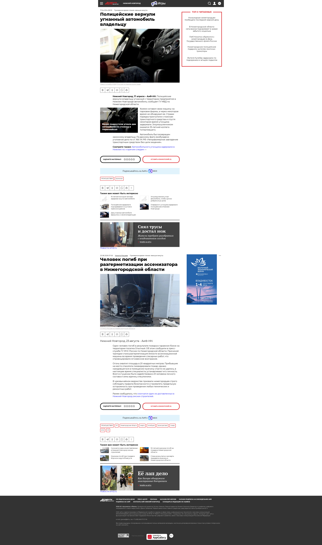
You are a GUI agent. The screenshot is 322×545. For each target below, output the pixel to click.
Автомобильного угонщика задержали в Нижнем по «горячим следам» (144, 148)
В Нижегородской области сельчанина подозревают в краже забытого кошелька (202, 29)
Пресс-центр (142, 499)
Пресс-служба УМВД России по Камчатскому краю (120, 84)
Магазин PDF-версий (168, 499)
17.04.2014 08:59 (106, 10)
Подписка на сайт (123, 502)
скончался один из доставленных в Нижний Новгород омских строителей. (143, 395)
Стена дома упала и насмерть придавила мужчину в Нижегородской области (162, 458)
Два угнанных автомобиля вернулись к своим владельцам (123, 214)
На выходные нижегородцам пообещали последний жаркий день (202, 19)
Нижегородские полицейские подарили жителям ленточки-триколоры (202, 49)
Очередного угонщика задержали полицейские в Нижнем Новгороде (164, 207)
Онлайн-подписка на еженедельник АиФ (195, 499)
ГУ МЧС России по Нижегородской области (117, 328)
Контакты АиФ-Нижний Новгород (146, 502)
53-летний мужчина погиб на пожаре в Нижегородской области (162, 450)
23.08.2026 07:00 (106, 255)
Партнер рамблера (138, 535)
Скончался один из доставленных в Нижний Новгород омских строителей (124, 450)
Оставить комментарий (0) (161, 159)
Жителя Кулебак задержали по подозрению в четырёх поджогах (201, 59)
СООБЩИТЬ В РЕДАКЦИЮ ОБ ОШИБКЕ (176, 502)
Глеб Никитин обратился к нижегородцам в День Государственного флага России (202, 39)
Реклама (153, 499)
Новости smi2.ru (108, 248)
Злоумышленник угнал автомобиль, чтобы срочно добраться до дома (161, 199)
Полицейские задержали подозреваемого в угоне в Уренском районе (121, 207)
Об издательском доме (125, 499)
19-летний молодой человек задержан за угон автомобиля (123, 198)
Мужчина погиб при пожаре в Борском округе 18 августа (123, 457)
